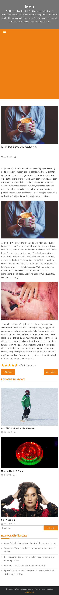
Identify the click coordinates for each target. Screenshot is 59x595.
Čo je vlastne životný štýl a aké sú (52, 372)
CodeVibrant (29, 592)
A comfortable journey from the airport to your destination (30, 543)
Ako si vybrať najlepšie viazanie (18, 428)
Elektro (4, 152)
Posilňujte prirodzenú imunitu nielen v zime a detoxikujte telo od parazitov (29, 559)
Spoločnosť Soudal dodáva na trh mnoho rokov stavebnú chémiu (29, 550)
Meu (29, 6)
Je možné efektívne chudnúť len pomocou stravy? (10, 372)
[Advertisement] (29, 68)
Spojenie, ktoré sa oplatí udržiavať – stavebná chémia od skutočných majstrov (29, 572)
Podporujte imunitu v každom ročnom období (24, 566)
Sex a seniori (8, 520)
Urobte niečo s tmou (12, 471)
